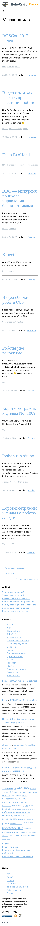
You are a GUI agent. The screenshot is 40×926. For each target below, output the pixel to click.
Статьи (10, 893)
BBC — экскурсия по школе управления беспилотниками (19, 198)
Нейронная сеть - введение (17, 856)
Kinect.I (9, 254)
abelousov (7, 745)
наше (26, 816)
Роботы (10, 666)
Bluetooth (33, 789)
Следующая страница (27, 579)
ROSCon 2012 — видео (18, 38)
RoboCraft (19, 4)
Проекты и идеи (15, 656)
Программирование (16, 653)
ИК (35, 799)
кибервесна (8, 812)
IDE (20, 792)
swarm (31, 799)
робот (15, 322)
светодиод (27, 828)
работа (5, 823)
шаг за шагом (14, 835)
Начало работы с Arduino (16, 598)
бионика (16, 805)
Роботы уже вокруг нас (13, 350)
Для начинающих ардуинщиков (18, 601)
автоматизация (10, 802)
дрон (19, 809)
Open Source (16, 795)
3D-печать (7, 788)
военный (12, 228)
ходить (5, 835)
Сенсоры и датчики (16, 669)
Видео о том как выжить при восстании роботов (20, 97)
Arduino (5, 482)
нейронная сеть (9, 819)
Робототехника (10, 847)
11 (16, 573)
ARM (9, 628)
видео (17, 66)
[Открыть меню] (3, 11)
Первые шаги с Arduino (15, 611)
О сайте (10, 880)
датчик (14, 809)
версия (25, 806)
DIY (11, 792)
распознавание (16, 824)
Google (16, 792)
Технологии (12, 672)
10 (14, 573)
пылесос (30, 819)
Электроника (13, 675)
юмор (25, 128)
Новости (32, 75)
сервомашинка (10, 832)
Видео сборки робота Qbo (15, 300)
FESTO (5, 165)
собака (22, 832)
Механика (11, 647)
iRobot (25, 792)
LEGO (35, 792)
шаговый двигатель (27, 835)
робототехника (15, 128)
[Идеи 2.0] (15, 917)
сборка (22, 322)
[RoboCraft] (20, 917)
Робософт (11, 663)
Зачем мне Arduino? (13, 595)
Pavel (4, 700)
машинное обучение (13, 815)
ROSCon (10, 66)
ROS (4, 66)
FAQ (8, 874)
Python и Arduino (18, 456)
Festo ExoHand (16, 154)
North (5, 719)
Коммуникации (14, 637)
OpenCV (6, 795)
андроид (23, 802)
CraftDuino (5, 792)
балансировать (6, 806)
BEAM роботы (13, 631)
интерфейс (25, 809)
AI (15, 789)
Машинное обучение (17, 644)
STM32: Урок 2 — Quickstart (23, 681)
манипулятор (21, 165)
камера (32, 809)
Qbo (4, 322)
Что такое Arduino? (13, 592)
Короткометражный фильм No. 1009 (19, 411)
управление (33, 165)
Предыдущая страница (13, 568)
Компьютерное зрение (18, 640)
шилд (4, 839)
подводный (22, 819)
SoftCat (6, 768)
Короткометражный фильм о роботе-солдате (19, 513)
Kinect (5, 271)
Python (19, 482)
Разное (31, 237)
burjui (4, 681)
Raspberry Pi (8, 799)
